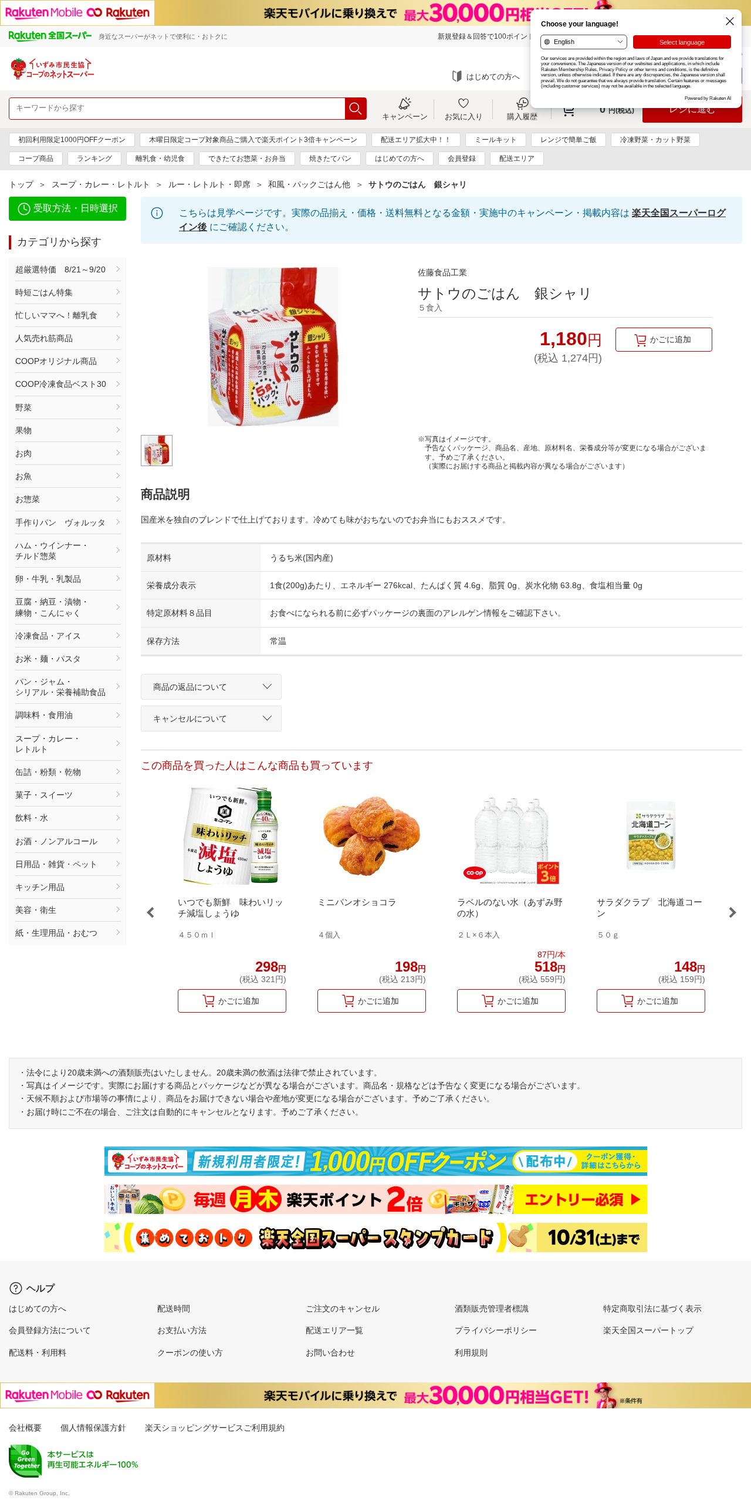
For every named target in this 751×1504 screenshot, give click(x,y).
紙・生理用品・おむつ (56, 933)
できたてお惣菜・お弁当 (247, 158)
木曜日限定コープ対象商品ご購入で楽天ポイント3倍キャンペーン (253, 140)
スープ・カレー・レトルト (101, 184)
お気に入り (464, 116)
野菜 (23, 407)
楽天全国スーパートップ (648, 1330)
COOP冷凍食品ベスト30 (60, 384)
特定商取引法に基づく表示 (652, 1308)
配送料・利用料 (37, 1352)
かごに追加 (670, 339)
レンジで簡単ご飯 (568, 140)
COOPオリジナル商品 (56, 361)
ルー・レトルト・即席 (209, 184)
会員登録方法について (50, 1330)
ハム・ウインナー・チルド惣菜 (52, 551)
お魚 (23, 476)
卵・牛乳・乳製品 (48, 579)
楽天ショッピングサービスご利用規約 (215, 1427)
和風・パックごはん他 (309, 184)
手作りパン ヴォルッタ (60, 522)
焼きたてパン (330, 158)
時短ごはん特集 (44, 292)
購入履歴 (522, 116)
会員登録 (462, 158)
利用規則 (471, 1352)
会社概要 (25, 1427)
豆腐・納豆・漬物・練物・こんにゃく (52, 607)
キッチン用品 (40, 887)
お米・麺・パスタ (48, 658)
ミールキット (496, 140)
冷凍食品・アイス (48, 635)
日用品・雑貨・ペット (56, 864)
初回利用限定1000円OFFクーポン (72, 140)
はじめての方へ (493, 76)
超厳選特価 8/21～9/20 (60, 269)
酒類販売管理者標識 (492, 1308)
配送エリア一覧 (334, 1330)
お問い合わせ (330, 1352)
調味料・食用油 (44, 715)
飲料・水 (31, 817)
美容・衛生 (35, 910)
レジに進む (692, 109)
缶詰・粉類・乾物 (48, 772)
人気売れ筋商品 (44, 338)
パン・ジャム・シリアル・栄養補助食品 (60, 687)
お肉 (23, 453)
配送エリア (517, 158)
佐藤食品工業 (442, 272)
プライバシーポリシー (496, 1330)
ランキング (94, 158)
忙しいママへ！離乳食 (56, 315)
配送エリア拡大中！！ (416, 140)
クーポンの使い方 (190, 1352)
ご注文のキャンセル (343, 1308)
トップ (21, 184)
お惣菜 (27, 499)
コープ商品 (35, 158)
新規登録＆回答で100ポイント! (487, 36)
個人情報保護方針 (93, 1427)
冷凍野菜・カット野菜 (655, 140)
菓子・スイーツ (44, 795)
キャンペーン (405, 116)
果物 (23, 430)
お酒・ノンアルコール (56, 841)
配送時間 (173, 1308)
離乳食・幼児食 (160, 158)
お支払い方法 (182, 1330)
